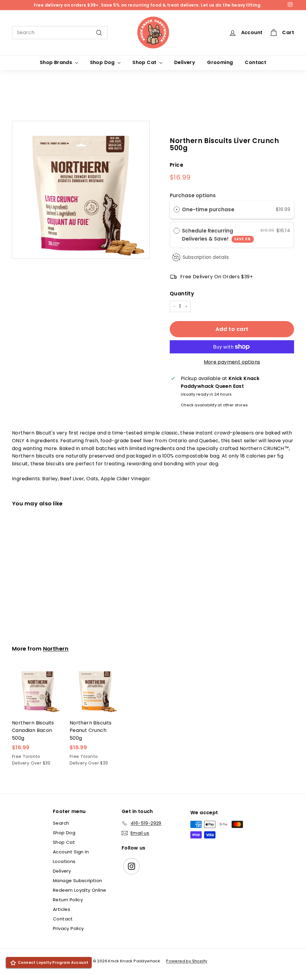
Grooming (220, 62)
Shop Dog (103, 62)
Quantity (182, 293)
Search (61, 823)
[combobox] (60, 32)
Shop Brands (57, 62)
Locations (64, 861)
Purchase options (193, 195)
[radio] (177, 209)
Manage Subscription (77, 880)
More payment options (232, 361)
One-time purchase (208, 209)
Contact (255, 62)
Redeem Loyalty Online (79, 890)
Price (176, 164)
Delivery (184, 62)
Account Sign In (71, 852)
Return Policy (68, 899)
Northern (56, 648)
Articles (61, 909)
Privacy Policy (68, 928)
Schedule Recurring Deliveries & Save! (216, 234)
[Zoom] (80, 190)
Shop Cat (145, 62)
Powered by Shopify (186, 961)
